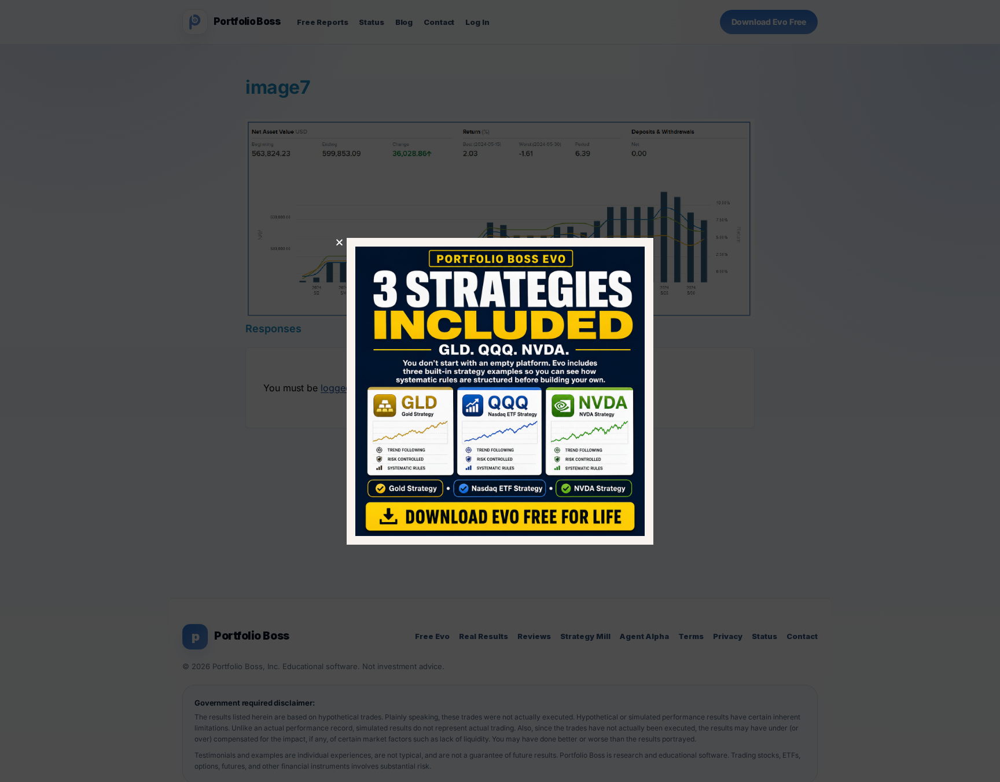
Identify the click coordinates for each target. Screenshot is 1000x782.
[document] (500, 391)
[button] (339, 242)
